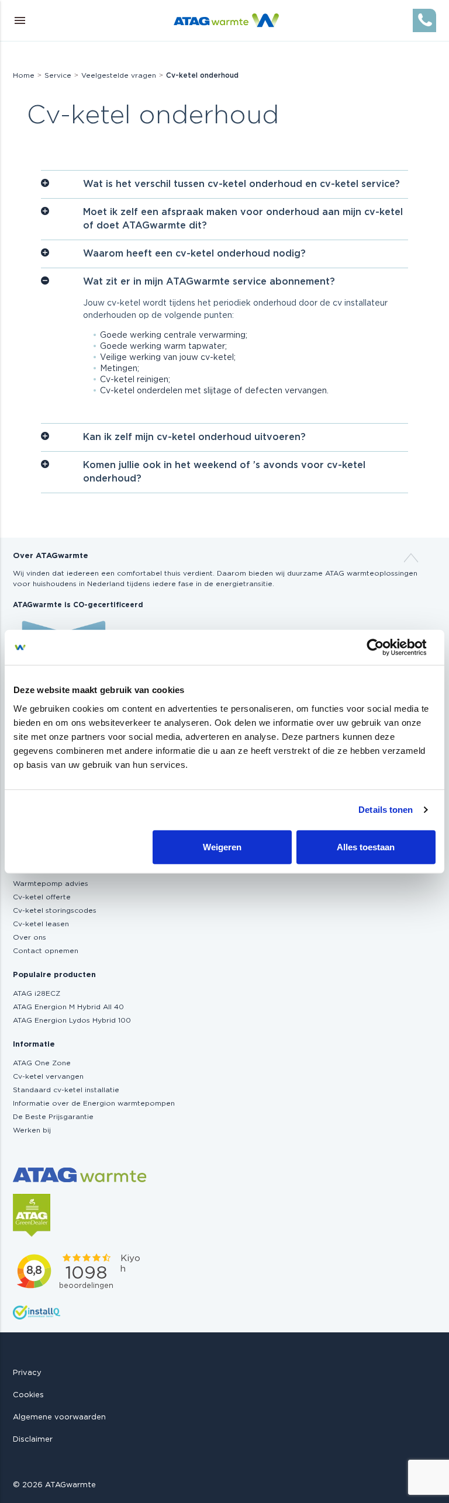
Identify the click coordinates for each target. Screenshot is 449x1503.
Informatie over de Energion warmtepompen (94, 1103)
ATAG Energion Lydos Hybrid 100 (72, 1020)
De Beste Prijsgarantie (53, 1116)
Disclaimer (33, 1439)
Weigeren (222, 846)
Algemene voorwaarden (59, 1417)
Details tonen (385, 810)
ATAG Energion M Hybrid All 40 (68, 1006)
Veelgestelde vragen (118, 75)
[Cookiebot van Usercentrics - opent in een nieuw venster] (384, 647)
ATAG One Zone (42, 1062)
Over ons (29, 937)
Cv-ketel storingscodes (54, 910)
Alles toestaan (366, 846)
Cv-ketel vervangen (48, 1076)
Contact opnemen (45, 950)
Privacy (27, 1373)
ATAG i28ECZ (36, 993)
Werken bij (32, 1130)
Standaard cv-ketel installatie (66, 1089)
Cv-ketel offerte (42, 897)
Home (23, 75)
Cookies (28, 1395)
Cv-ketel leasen (41, 923)
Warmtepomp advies (50, 883)
